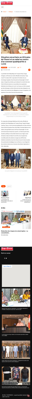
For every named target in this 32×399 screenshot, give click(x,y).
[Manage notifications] (28, 396)
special (9, 186)
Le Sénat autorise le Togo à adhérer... (12, 232)
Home (4, 11)
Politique (11, 11)
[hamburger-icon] (2, 7)
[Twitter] (6, 258)
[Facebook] (4, 258)
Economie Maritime (7, 228)
